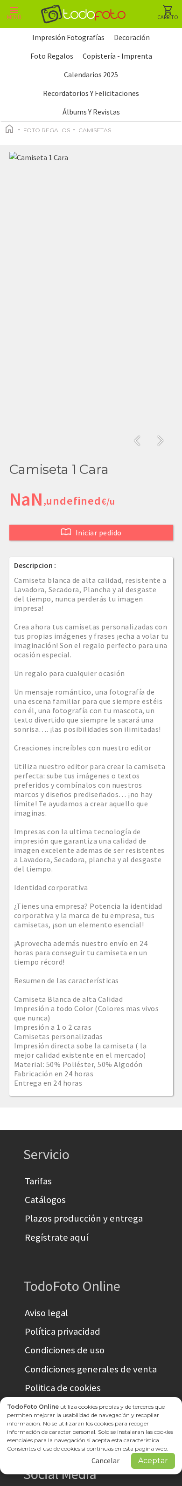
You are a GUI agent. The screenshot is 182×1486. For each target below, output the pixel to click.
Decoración (132, 37)
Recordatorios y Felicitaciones (91, 93)
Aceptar (153, 1460)
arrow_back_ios (140, 440)
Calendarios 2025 (91, 74)
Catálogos (45, 1200)
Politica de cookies (63, 1388)
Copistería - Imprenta (117, 56)
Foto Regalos (51, 56)
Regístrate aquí (56, 1237)
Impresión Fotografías (68, 37)
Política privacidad (62, 1331)
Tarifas (38, 1181)
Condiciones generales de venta (91, 1369)
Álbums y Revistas (91, 111)
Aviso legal (46, 1313)
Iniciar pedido (91, 532)
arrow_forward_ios (160, 440)
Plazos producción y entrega (84, 1218)
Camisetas (94, 130)
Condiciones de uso (65, 1350)
